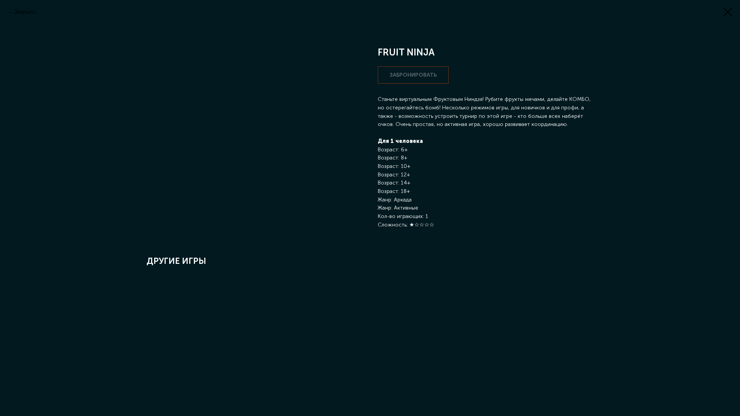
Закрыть (25, 11)
